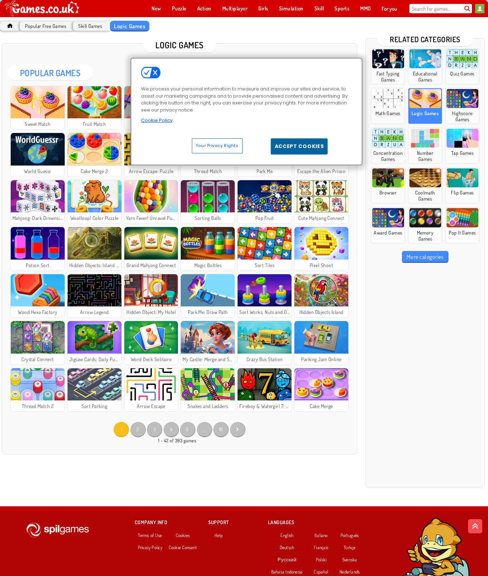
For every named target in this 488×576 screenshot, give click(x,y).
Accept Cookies (299, 146)
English (287, 535)
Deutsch (287, 547)
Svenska (349, 559)
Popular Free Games (45, 26)
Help (218, 535)
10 (221, 429)
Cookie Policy (157, 120)
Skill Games (90, 26)
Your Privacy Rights (217, 145)
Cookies (183, 535)
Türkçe (349, 547)
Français (321, 547)
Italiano (321, 535)
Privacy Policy (150, 547)
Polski (321, 559)
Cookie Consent (183, 547)
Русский (287, 559)
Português (349, 535)
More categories (425, 256)
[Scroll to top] (475, 526)
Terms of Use (150, 535)
